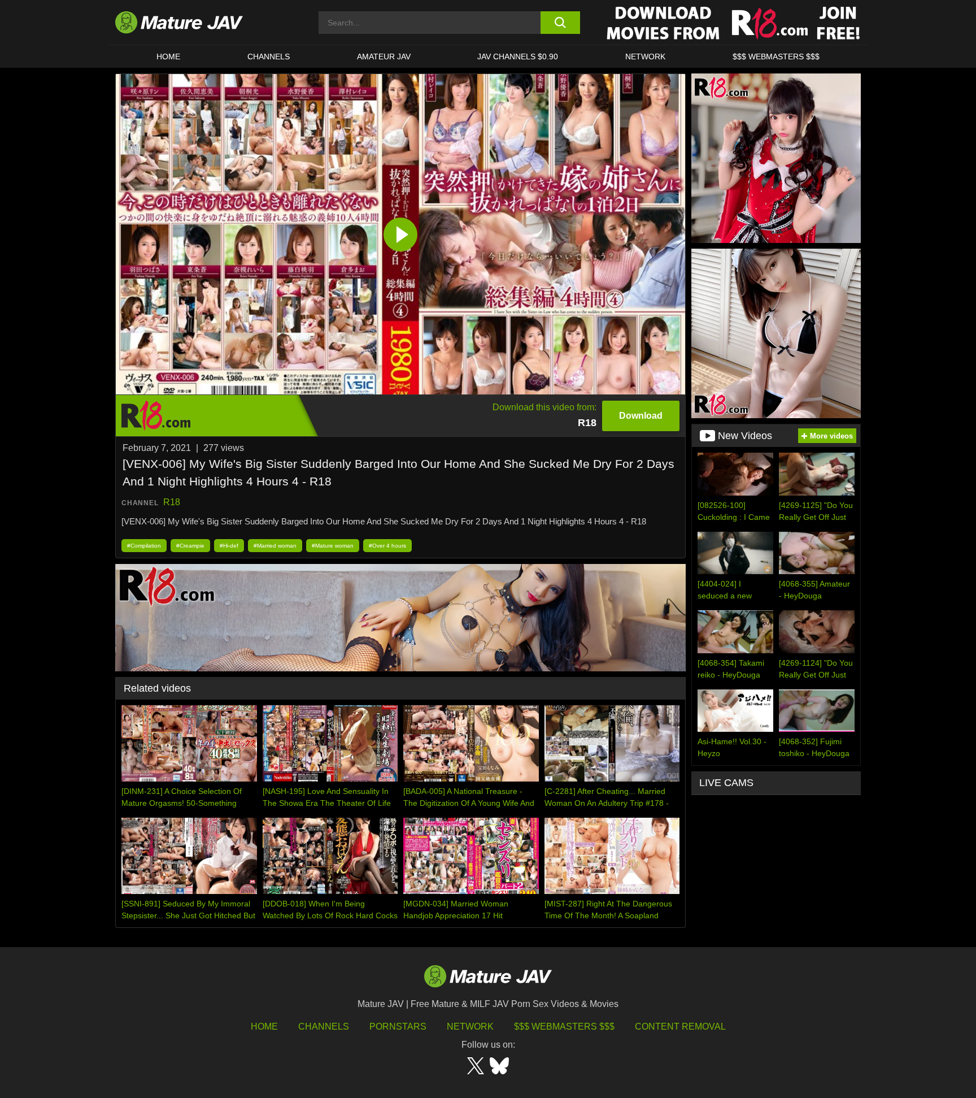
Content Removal (680, 1026)
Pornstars (397, 1026)
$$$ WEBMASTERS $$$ (776, 56)
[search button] (560, 22)
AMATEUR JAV (384, 56)
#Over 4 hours (387, 546)
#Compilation (144, 546)
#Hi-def (229, 546)
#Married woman (275, 546)
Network (645, 56)
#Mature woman (333, 546)
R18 (171, 502)
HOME (168, 56)
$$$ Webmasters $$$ (564, 1026)
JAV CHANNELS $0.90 (517, 56)
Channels (323, 1026)
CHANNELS (268, 56)
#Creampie (190, 546)
